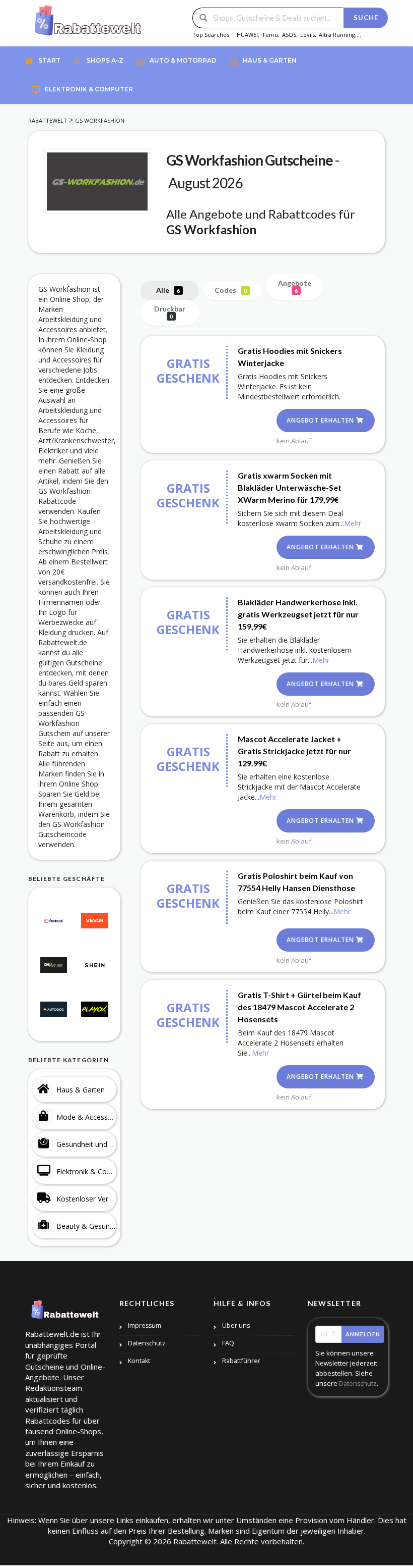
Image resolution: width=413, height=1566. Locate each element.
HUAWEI (247, 34)
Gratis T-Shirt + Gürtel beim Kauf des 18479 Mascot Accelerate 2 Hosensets (299, 1007)
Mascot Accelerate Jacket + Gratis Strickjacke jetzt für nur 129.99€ (294, 751)
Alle (168, 290)
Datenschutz (147, 1343)
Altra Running (337, 34)
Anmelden (363, 1334)
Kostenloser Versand (86, 1199)
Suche (366, 18)
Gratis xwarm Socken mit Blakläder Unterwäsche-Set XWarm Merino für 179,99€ (289, 487)
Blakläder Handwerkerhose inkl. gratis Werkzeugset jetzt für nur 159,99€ (298, 614)
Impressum (144, 1325)
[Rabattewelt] (88, 24)
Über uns (236, 1325)
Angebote (294, 286)
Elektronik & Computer (86, 1171)
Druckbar (169, 312)
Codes (231, 290)
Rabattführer (241, 1360)
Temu (270, 34)
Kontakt (139, 1360)
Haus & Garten (80, 1089)
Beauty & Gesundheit (86, 1226)
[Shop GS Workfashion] (97, 181)
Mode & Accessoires (86, 1117)
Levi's (307, 34)
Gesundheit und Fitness (86, 1144)
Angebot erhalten (321, 420)
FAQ (228, 1343)
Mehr (352, 523)
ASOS (289, 34)
